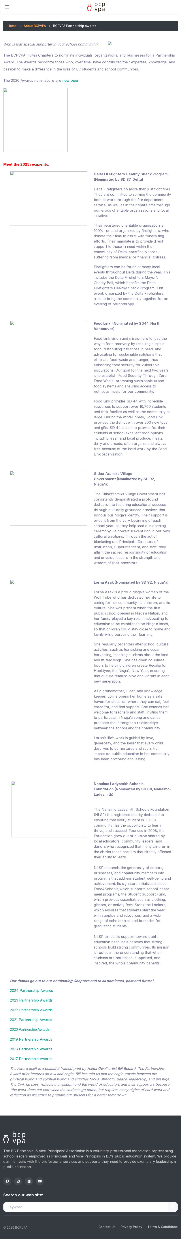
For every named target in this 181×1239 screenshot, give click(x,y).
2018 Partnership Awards (31, 1049)
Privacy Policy (131, 1227)
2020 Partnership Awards (29, 1029)
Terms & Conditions (162, 1227)
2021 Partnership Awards (31, 1019)
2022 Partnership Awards (31, 1010)
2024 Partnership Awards (31, 990)
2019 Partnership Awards (31, 1039)
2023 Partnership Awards (31, 1000)
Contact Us (106, 1227)
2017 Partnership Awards (31, 1059)
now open (70, 80)
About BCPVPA (35, 26)
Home (12, 26)
